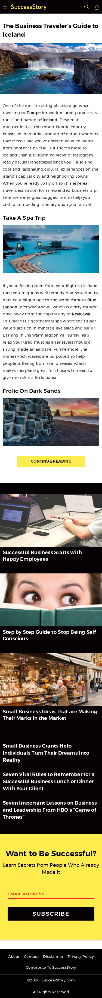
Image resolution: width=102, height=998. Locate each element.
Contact (31, 957)
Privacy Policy (81, 957)
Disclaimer (53, 957)
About (14, 957)
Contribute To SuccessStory (51, 967)
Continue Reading (51, 461)
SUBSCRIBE (50, 913)
